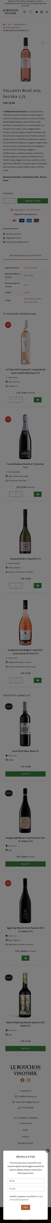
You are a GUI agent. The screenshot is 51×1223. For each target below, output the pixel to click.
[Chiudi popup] (48, 1151)
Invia (25, 1207)
